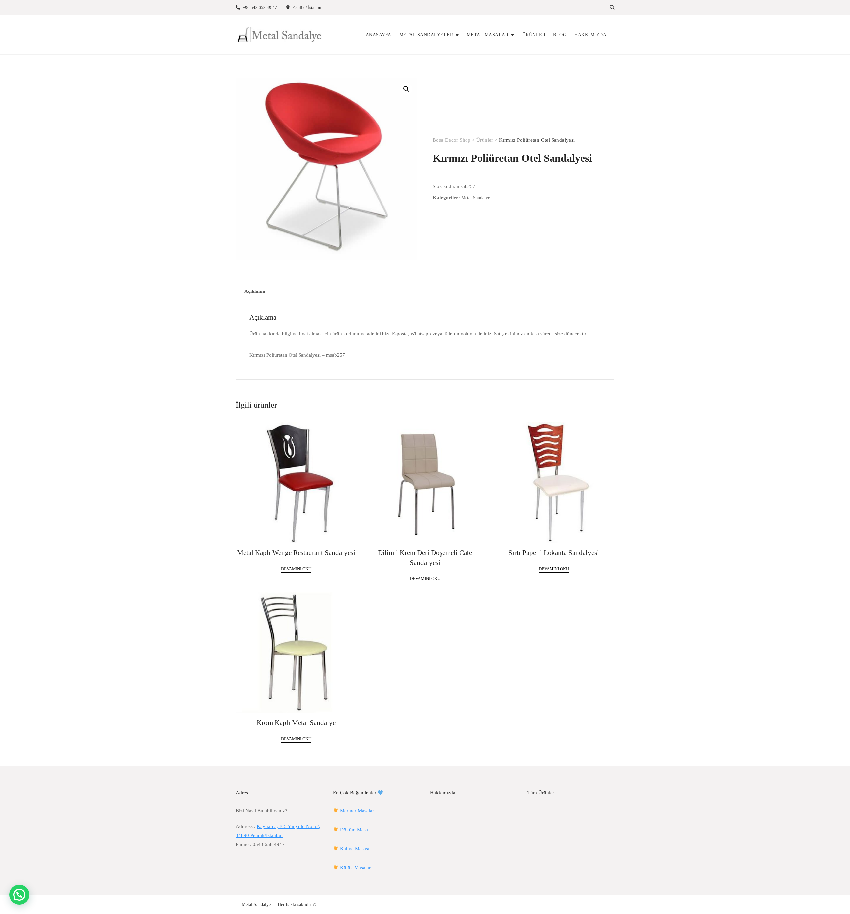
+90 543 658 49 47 (259, 7)
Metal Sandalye (475, 197)
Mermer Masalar (357, 810)
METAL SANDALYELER (426, 34)
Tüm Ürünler (540, 792)
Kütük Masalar (355, 867)
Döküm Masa (354, 829)
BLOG (559, 34)
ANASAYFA (378, 34)
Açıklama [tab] (254, 291)
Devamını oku (296, 568)
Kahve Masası (354, 848)
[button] (406, 89)
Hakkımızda (442, 792)
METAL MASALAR (488, 34)
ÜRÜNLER (534, 34)
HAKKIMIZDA (590, 34)
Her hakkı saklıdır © (297, 904)
